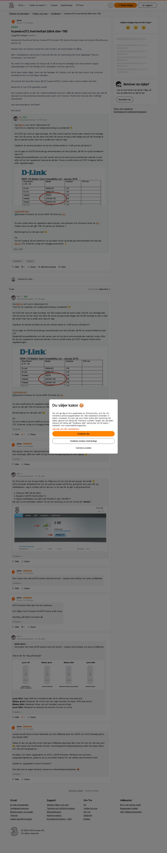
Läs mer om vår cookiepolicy (65, 429)
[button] (83, 448)
